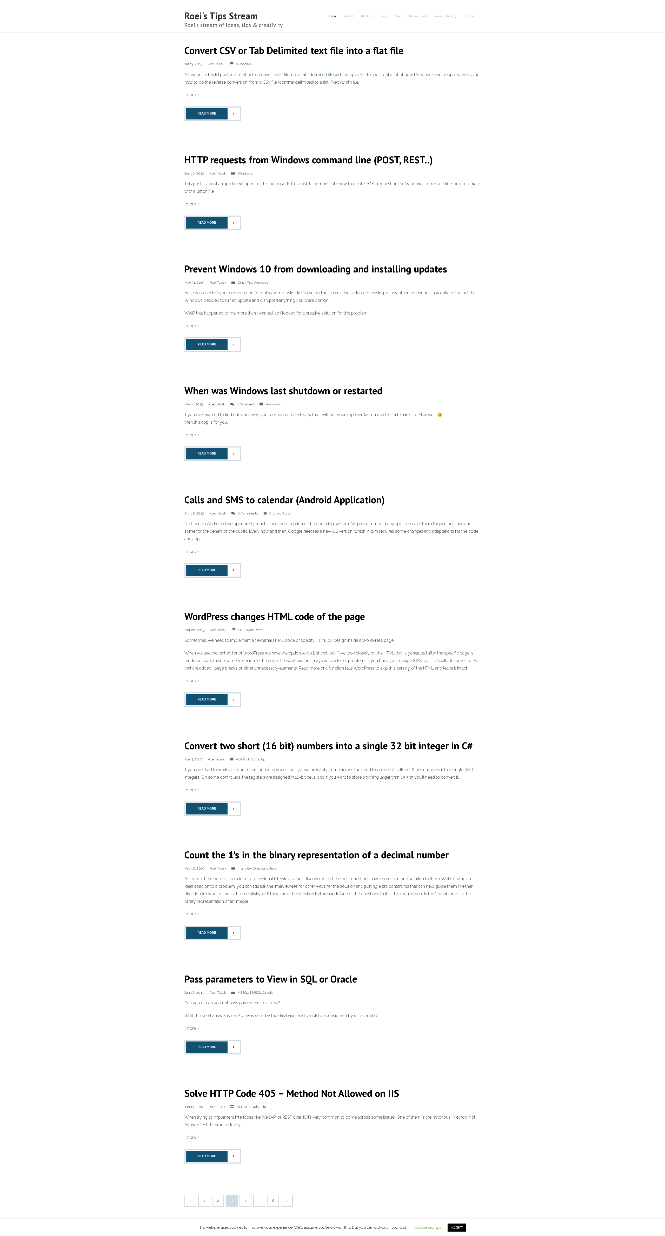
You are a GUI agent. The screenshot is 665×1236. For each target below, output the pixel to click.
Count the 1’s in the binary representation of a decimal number (316, 854)
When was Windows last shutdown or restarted (283, 390)
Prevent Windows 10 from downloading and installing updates (315, 268)
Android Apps (279, 513)
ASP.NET (242, 759)
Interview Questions (253, 868)
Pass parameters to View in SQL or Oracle (270, 978)
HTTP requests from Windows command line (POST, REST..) (308, 159)
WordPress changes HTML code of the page (274, 616)
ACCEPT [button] (457, 1228)
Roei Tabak (216, 64)
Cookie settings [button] (427, 1227)
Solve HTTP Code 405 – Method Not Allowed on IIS (291, 1093)
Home (331, 16)
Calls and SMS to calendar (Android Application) (284, 499)
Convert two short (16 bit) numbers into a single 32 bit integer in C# (328, 745)
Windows (243, 64)
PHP (241, 630)
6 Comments (247, 513)
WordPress (254, 630)
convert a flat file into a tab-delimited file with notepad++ (311, 74)
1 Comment (245, 404)
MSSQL (243, 992)
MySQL (255, 992)
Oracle (268, 992)
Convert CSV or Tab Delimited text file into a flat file (293, 50)
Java (272, 868)
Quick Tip (245, 282)
